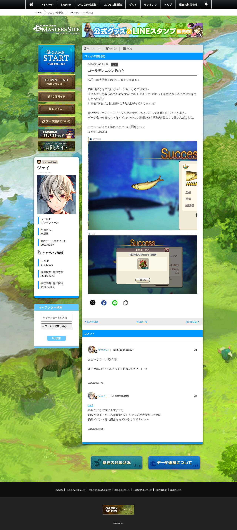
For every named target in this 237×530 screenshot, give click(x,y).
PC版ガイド (56, 96)
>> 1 (90, 405)
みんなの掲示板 (87, 4)
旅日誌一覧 (142, 321)
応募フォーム (175, 489)
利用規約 (59, 489)
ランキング (150, 4)
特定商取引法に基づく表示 (100, 489)
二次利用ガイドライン (142, 489)
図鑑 (129, 49)
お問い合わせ (161, 489)
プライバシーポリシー (76, 489)
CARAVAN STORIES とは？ (56, 134)
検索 (58, 338)
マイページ (47, 4)
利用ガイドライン (122, 489)
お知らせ (66, 4)
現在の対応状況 (188, 4)
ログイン (56, 109)
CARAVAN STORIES (118, 510)
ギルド (133, 4)
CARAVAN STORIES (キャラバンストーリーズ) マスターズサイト (56, 29)
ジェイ (102, 395)
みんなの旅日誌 (113, 4)
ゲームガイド (56, 146)
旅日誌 (113, 49)
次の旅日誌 (191, 321)
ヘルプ (168, 4)
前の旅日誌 (92, 321)
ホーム (38, 12)
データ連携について (56, 121)
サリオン (103, 349)
